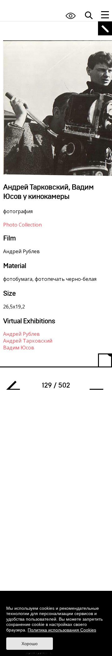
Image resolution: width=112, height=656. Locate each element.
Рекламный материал (15, 387)
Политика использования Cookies (62, 629)
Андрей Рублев (21, 333)
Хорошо (29, 643)
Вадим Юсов (18, 347)
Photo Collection (22, 224)
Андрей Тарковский (27, 340)
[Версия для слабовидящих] (71, 15)
